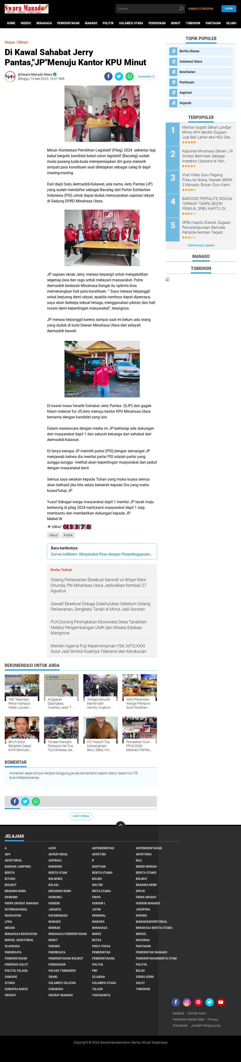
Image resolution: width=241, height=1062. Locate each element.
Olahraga (12, 946)
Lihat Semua (81, 816)
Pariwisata (13, 952)
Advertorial (58, 854)
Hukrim (54, 903)
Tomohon (193, 23)
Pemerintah (101, 952)
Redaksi (178, 1013)
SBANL (53, 977)
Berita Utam (57, 872)
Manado (91, 23)
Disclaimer (180, 1025)
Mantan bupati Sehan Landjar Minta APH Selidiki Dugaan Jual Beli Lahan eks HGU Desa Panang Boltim (207, 132)
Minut (176, 23)
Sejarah (185, 103)
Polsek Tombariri (62, 970)
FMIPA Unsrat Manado (21, 903)
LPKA (8, 921)
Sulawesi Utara (131, 23)
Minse (96, 934)
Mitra (96, 940)
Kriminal (99, 915)
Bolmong (55, 879)
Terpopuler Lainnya (201, 245)
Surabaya (55, 989)
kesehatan (187, 72)
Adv (7, 854)
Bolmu (97, 879)
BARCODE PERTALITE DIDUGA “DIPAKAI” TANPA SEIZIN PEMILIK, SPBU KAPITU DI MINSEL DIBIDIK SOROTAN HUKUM (207, 203)
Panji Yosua (101, 946)
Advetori (99, 854)
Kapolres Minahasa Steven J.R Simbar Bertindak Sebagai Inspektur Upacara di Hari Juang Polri (207, 156)
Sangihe (11, 977)
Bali (139, 860)
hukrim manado (148, 903)
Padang (54, 946)
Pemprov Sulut (16, 964)
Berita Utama (189, 51)
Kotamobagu (58, 915)
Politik (108, 23)
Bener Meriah (146, 866)
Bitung (10, 879)
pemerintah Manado (151, 952)
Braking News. (16, 891)
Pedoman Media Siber (189, 1019)
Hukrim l (99, 903)
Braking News (146, 885)
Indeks (26, 23)
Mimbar (54, 928)
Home (11, 23)
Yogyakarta (101, 995)
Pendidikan (157, 23)
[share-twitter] (119, 76)
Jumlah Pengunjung (205, 1025)
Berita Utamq (146, 872)
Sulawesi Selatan (62, 983)
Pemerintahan (68, 23)
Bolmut (142, 879)
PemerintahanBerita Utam (156, 958)
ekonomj (55, 897)
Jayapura (143, 909)
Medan (10, 928)
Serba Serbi (145, 977)
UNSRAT (10, 995)
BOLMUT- (11, 885)
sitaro (10, 983)
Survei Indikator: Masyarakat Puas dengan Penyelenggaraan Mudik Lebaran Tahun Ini (102, 554)
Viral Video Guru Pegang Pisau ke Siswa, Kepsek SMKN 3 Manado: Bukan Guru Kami (207, 180)
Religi (140, 970)
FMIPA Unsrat (146, 897)
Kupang (141, 915)
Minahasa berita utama (154, 928)
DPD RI (140, 891)
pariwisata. (57, 952)
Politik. (142, 964)
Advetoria (144, 854)
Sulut (140, 983)
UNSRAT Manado (60, 995)
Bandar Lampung (18, 866)
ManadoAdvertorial (151, 921)
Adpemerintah (103, 848)
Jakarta (54, 909)
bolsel (53, 885)
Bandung (55, 866)
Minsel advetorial (19, 940)
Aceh (52, 848)
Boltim (97, 885)
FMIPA (96, 897)
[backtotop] (120, 826)
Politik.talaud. (16, 970)
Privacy (213, 1019)
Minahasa (44, 23)
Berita (10, 872)
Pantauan (213, 23)
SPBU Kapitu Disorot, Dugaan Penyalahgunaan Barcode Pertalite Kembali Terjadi (206, 227)
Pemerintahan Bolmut (65, 958)
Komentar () (146, 76)
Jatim (96, 909)
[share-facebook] (108, 76)
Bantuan (99, 866)
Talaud (97, 989)
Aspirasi (186, 92)
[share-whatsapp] (129, 76)
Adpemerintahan (149, 848)
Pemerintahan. (103, 958)
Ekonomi (11, 897)
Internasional (16, 909)
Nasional (143, 940)
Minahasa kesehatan (21, 934)
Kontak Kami (196, 1013)
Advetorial (13, 860)
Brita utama (101, 891)
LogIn (229, 8)
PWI (94, 970)
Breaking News (59, 891)
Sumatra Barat (16, 989)
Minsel (141, 934)
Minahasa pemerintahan (67, 934)
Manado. (98, 921)
